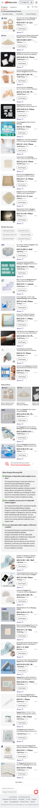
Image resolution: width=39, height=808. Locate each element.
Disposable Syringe (8, 230)
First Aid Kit (19, 14)
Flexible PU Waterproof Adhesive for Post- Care (26, 556)
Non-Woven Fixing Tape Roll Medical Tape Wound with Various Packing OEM (27, 660)
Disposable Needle (8, 238)
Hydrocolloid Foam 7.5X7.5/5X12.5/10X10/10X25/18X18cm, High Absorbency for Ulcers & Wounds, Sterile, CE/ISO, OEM (27, 157)
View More (18, 782)
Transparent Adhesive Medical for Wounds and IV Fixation (27, 263)
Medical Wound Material (26, 608)
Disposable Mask (26, 234)
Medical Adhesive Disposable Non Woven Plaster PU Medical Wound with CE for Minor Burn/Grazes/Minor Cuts (27, 105)
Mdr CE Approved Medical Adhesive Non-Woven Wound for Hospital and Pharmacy (27, 280)
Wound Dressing (31, 14)
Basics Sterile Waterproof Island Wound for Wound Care (27, 678)
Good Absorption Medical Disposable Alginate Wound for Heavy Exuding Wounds (27, 36)
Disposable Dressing (24, 238)
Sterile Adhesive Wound (26, 122)
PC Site (28, 799)
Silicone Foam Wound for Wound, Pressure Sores (27, 18)
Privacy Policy (24, 802)
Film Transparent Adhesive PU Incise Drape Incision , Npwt (27, 140)
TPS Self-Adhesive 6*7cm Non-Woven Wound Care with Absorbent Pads (26, 764)
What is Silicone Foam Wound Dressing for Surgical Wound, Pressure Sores (7, 403)
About (6, 802)
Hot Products (13, 797)
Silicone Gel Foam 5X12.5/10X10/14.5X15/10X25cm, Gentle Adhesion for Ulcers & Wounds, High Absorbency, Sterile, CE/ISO (27, 88)
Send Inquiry (22, 29)
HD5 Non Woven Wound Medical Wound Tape (27, 427)
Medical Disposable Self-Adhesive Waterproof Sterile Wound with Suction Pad (27, 746)
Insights (34, 799)
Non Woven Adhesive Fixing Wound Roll (27, 245)
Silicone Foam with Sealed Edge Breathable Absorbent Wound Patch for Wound (27, 366)
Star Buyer (21, 799)
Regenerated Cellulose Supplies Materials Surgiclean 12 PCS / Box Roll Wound (26, 209)
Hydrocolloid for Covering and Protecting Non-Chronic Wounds (26, 192)
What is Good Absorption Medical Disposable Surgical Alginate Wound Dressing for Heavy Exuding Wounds (22, 403)
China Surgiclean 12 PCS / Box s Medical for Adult (27, 297)
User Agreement (14, 802)
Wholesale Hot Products (10, 799)
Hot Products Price (24, 797)
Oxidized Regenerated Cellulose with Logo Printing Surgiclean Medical (27, 573)
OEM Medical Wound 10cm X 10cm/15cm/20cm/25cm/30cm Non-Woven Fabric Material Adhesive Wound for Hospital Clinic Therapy (27, 332)
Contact (32, 802)
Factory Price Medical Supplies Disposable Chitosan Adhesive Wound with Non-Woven (27, 315)
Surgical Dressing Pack (9, 792)
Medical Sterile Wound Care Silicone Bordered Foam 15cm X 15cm (27, 626)
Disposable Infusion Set (9, 234)
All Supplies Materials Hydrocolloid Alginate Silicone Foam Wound (27, 730)
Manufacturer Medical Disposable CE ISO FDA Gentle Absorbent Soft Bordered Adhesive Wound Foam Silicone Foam (27, 175)
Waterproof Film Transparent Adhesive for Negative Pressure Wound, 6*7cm (27, 591)
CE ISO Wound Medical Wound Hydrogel (27, 695)
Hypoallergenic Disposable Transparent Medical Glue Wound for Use (26, 349)
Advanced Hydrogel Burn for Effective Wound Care (27, 445)
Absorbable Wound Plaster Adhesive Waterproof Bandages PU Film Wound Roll (27, 643)
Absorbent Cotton (7, 14)
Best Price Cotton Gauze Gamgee (26, 410)
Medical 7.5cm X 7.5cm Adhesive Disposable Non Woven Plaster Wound (26, 713)
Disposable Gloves (23, 230)
